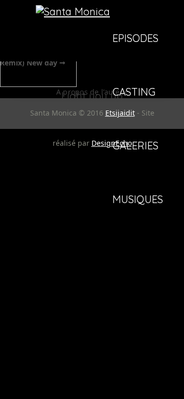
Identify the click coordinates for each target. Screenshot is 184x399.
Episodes (135, 39)
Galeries (135, 146)
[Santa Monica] (73, 11)
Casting (133, 92)
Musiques (137, 200)
